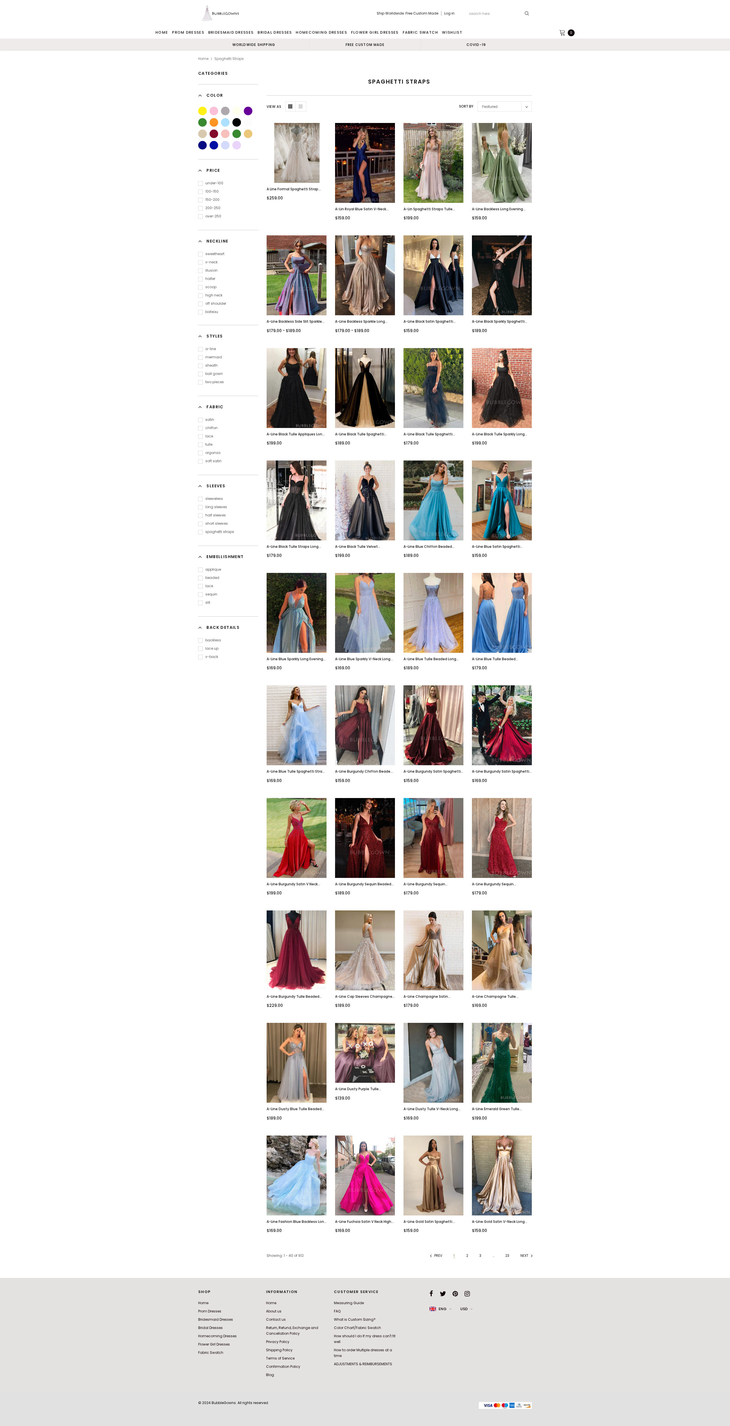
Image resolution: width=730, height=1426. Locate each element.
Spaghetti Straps (229, 58)
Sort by (466, 106)
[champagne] (202, 134)
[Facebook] (431, 1293)
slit (207, 602)
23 (507, 1255)
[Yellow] (202, 111)
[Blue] (225, 122)
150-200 (212, 199)
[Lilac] (225, 145)
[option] (253, 44)
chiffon (211, 427)
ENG (443, 1309)
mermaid (213, 357)
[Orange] (214, 122)
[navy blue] (202, 145)
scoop (210, 286)
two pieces (214, 381)
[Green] (202, 122)
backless (213, 640)
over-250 (213, 216)
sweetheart (214, 253)
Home (203, 58)
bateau (211, 311)
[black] (236, 122)
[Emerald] (236, 134)
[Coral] (225, 134)
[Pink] (214, 111)
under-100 (214, 183)
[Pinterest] (455, 1293)
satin (209, 419)
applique (213, 569)
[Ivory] (236, 111)
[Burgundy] (214, 134)
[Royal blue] (214, 145)
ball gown (214, 373)
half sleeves (215, 515)
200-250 (212, 207)
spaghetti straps (219, 531)
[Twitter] (443, 1293)
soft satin (213, 460)
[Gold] (248, 134)
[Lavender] (236, 145)
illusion (211, 270)
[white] (248, 122)
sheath (211, 365)
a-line (210, 348)
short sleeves (216, 523)
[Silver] (225, 111)
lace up (211, 648)
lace (209, 436)
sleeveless (214, 498)
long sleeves (216, 506)
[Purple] (248, 111)
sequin (211, 594)
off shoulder (215, 303)
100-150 (212, 191)
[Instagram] (467, 1293)
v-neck (211, 262)
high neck (213, 295)
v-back (211, 656)
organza (212, 452)
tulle (208, 444)
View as (274, 106)
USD (464, 1309)
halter (210, 278)
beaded (212, 577)
